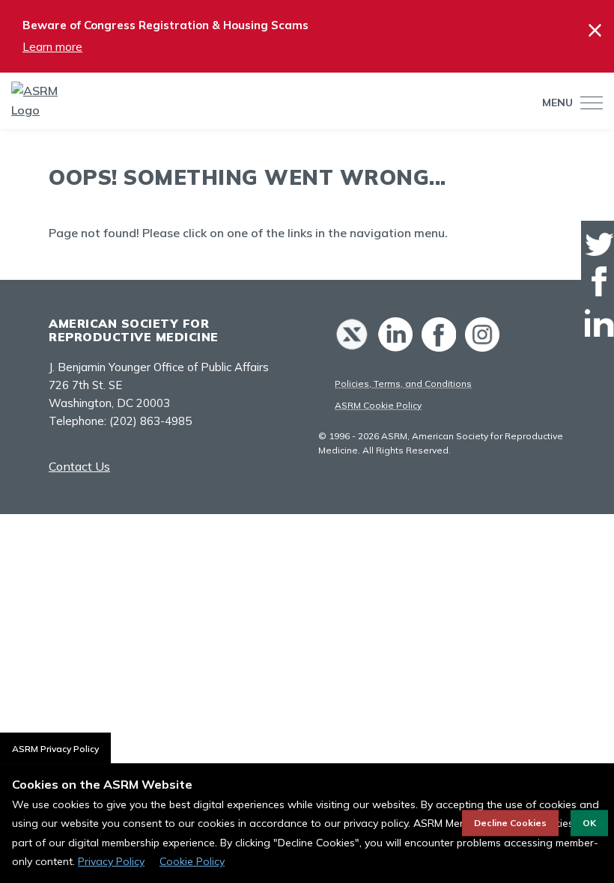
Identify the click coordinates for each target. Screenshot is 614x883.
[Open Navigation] (588, 103)
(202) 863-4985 (150, 421)
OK (589, 822)
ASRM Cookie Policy (378, 405)
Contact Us (79, 466)
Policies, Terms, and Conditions (403, 383)
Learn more (52, 47)
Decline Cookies (510, 822)
